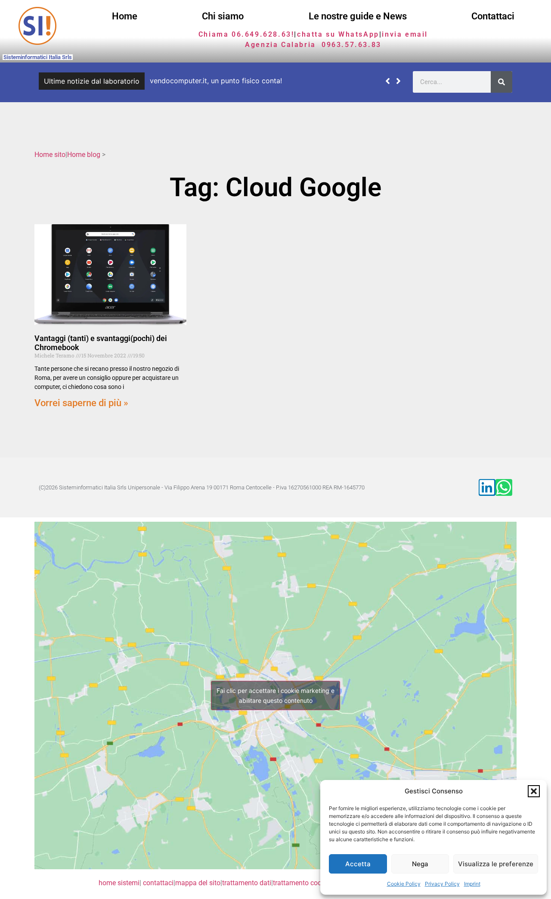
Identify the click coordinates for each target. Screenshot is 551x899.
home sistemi (119, 883)
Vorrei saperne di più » (81, 403)
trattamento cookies (303, 883)
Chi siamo (223, 16)
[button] (533, 791)
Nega (420, 864)
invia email (405, 34)
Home (124, 16)
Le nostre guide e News (358, 16)
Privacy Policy (442, 883)
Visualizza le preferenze (495, 864)
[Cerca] (501, 82)
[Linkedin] (487, 487)
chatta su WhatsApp (338, 34)
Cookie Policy (404, 883)
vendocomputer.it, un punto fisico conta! (216, 80)
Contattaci (492, 16)
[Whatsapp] (503, 487)
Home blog (83, 154)
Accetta (358, 864)
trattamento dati (246, 883)
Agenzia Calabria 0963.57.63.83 (313, 45)
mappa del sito (197, 883)
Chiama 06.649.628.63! (246, 34)
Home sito (49, 154)
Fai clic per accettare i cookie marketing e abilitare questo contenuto (275, 695)
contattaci (158, 883)
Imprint (472, 883)
